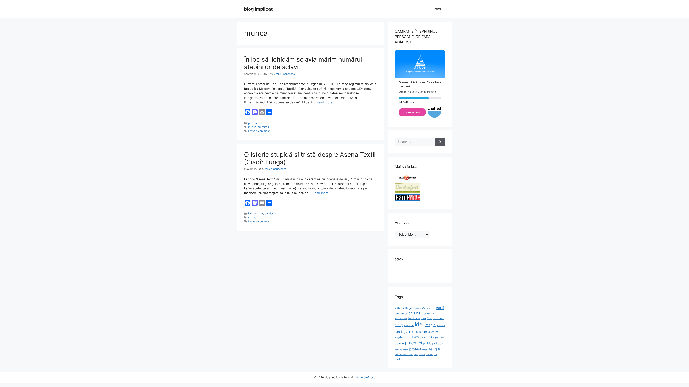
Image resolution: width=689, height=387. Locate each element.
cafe (422, 308)
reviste (398, 354)
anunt (417, 308)
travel (429, 354)
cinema (428, 313)
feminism (414, 318)
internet (441, 325)
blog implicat (258, 9)
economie (401, 318)
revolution (407, 354)
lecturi (419, 331)
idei (419, 324)
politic (427, 343)
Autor (437, 9)
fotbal (436, 318)
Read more (324, 102)
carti (440, 307)
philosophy (433, 337)
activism (399, 308)
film (423, 318)
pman (442, 337)
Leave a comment (259, 130)
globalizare (409, 325)
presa (405, 349)
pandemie (270, 213)
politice (398, 349)
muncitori (263, 126)
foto (441, 318)
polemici (413, 342)
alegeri (409, 308)
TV (435, 354)
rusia (416, 354)
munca (252, 126)
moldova (411, 337)
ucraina (398, 359)
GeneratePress (365, 377)
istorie (252, 213)
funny (399, 325)
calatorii (430, 308)
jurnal (260, 213)
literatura (429, 331)
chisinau (415, 313)
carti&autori (401, 313)
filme (429, 318)
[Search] (440, 142)
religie (434, 349)
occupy (423, 337)
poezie (399, 343)
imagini (430, 325)
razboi (425, 349)
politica (252, 123)
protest (415, 349)
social (422, 354)
